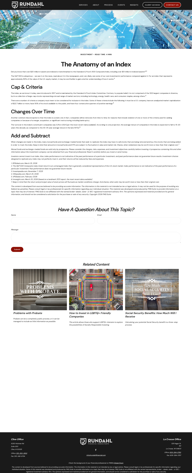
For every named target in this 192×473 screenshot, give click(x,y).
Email (99, 215)
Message (14, 229)
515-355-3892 (21, 453)
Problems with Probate (27, 313)
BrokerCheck (118, 463)
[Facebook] (95, 449)
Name (13, 215)
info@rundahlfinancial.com (96, 455)
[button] (83, 5)
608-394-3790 (175, 452)
